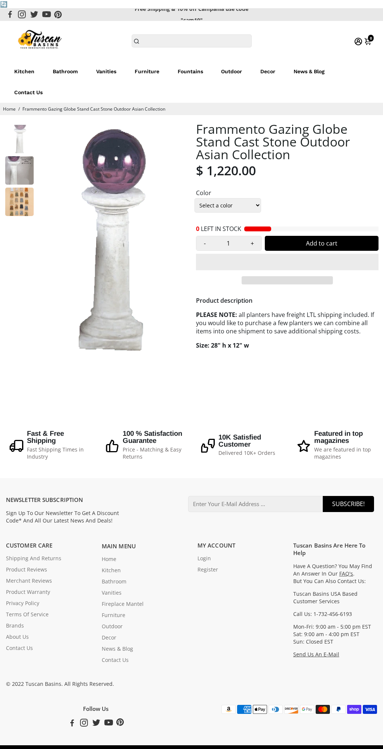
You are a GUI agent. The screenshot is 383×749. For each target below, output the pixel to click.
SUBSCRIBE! (348, 504)
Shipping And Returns (33, 558)
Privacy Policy (22, 603)
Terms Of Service (27, 614)
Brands (15, 625)
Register (207, 569)
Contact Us (28, 92)
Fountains (190, 71)
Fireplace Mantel (123, 604)
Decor (267, 71)
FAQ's (346, 573)
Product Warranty (28, 592)
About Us (17, 637)
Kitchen (24, 71)
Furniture (147, 71)
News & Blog (309, 71)
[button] (287, 262)
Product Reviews (26, 569)
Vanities (106, 71)
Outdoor (231, 71)
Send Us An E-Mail (316, 654)
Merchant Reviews (29, 580)
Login (204, 558)
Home (9, 109)
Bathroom (65, 71)
